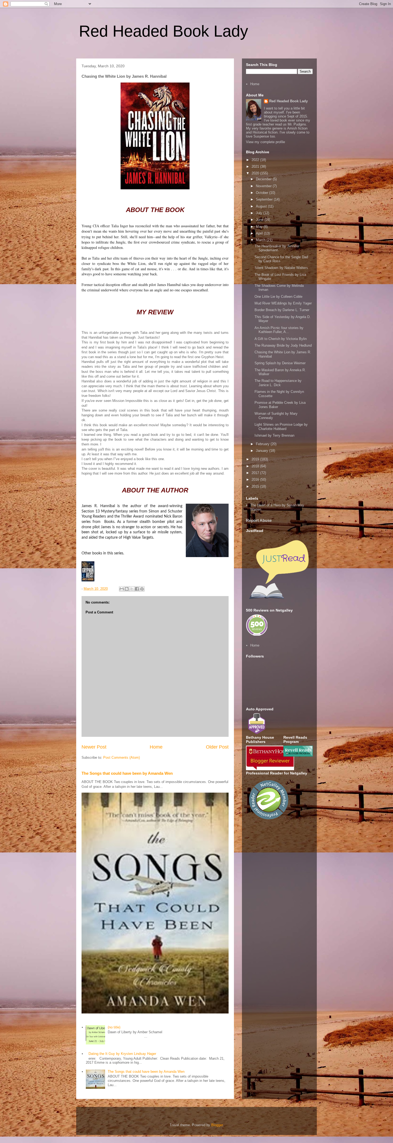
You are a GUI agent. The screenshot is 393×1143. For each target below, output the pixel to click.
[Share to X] (131, 589)
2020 (256, 173)
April (260, 233)
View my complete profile (265, 142)
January (262, 451)
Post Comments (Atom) (121, 758)
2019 (256, 459)
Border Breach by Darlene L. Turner (282, 310)
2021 (256, 167)
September (265, 199)
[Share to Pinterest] (142, 589)
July (259, 213)
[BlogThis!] (126, 589)
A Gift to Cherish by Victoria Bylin (281, 339)
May (260, 227)
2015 (256, 486)
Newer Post (94, 747)
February (263, 444)
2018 (256, 466)
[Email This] (121, 589)
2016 (256, 479)
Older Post (217, 747)
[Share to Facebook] (137, 589)
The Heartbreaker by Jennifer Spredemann (277, 248)
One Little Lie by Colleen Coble (278, 297)
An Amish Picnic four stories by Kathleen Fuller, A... (279, 330)
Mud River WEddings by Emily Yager (283, 303)
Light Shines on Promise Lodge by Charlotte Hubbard (281, 426)
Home (156, 747)
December (264, 179)
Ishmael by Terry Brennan (274, 435)
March (261, 240)
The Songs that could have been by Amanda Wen (127, 773)
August (262, 206)
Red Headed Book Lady (163, 31)
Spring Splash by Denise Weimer (280, 363)
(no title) (114, 1027)
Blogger (217, 1125)
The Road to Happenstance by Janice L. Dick (278, 383)
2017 (256, 473)
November (264, 186)
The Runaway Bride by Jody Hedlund (283, 345)
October (262, 193)
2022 (256, 160)
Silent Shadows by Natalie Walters (281, 268)
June (260, 220)
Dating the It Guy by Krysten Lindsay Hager (122, 1054)
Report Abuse (259, 520)
